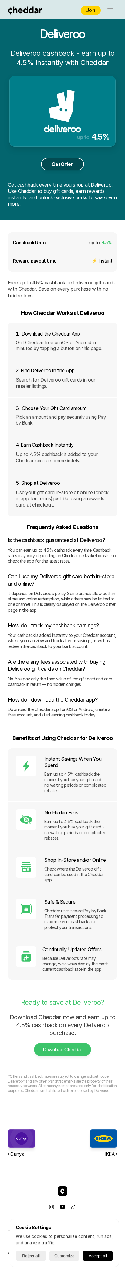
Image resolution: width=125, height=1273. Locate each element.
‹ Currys (16, 1154)
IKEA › (111, 1154)
